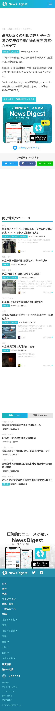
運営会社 (5, 683)
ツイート (11, 163)
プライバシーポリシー (10, 687)
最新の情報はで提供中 (19, 99)
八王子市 (26, 29)
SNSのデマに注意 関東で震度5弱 (19, 438)
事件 (4, 589)
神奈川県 (23, 236)
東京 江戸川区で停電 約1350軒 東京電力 (22, 302)
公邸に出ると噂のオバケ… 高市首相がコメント (26, 451)
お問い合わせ (7, 696)
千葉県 (5, 236)
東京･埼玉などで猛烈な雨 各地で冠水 (21, 273)
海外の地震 (7, 669)
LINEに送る (46, 163)
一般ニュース (7, 422)
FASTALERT (7, 700)
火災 (4, 225)
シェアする (29, 163)
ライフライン (7, 298)
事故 (10, 29)
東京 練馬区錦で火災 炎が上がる (18, 346)
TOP (4, 29)
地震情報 (6, 664)
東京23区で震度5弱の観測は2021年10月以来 (24, 260)
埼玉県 (5, 278)
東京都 (17, 29)
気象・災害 (6, 257)
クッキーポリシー (9, 691)
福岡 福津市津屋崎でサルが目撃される (21, 425)
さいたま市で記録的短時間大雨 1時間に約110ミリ (27, 480)
